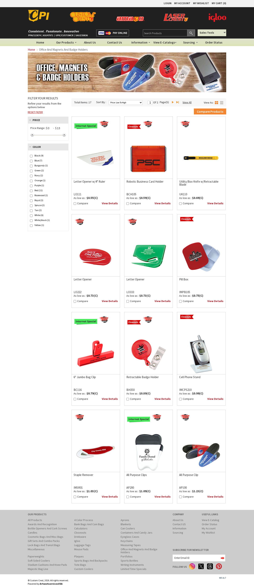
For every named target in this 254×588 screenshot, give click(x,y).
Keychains (127, 541)
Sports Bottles (129, 560)
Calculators (81, 528)
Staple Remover (83, 475)
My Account (209, 528)
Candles (32, 532)
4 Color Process (83, 520)
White (39, 215)
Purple (39, 185)
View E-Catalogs (164, 42)
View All (187, 102)
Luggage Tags (82, 545)
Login (167, 3)
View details (110, 203)
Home (40, 42)
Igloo (77, 541)
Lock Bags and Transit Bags (44, 545)
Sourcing (189, 42)
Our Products (65, 42)
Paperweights (36, 556)
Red (39, 190)
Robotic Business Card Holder (145, 181)
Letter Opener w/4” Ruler (89, 181)
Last (178, 102)
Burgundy (41, 165)
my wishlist (201, 3)
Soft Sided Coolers (39, 560)
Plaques (79, 556)
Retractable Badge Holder (142, 377)
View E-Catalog (210, 520)
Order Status (213, 42)
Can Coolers (128, 528)
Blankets (126, 524)
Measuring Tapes (131, 545)
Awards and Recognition (42, 524)
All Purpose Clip (188, 475)
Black (39, 155)
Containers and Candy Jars (136, 532)
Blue (38, 160)
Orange (40, 180)
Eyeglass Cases (130, 537)
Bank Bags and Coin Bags (89, 524)
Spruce (40, 205)
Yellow (39, 225)
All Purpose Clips (136, 475)
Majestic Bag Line (38, 569)
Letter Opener (83, 279)
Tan (38, 210)
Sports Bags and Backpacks (91, 560)
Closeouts (80, 532)
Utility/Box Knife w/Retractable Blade (198, 183)
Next (173, 102)
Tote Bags (80, 565)
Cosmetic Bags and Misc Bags (45, 537)
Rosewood (41, 195)
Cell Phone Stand (189, 377)
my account (182, 3)
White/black (42, 220)
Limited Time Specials (133, 569)
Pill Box (183, 279)
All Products (35, 520)
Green (39, 170)
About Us (90, 42)
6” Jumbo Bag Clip (85, 377)
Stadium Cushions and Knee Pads (47, 565)
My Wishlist (208, 532)
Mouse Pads (81, 549)
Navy (39, 175)
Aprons (125, 520)
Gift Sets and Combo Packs (44, 541)
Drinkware (80, 537)
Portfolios (127, 556)
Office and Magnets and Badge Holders (139, 550)
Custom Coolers (83, 569)
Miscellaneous (36, 549)
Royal (39, 200)
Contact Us (114, 42)
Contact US (179, 524)
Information (139, 42)
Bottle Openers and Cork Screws (47, 528)
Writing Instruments (132, 565)
